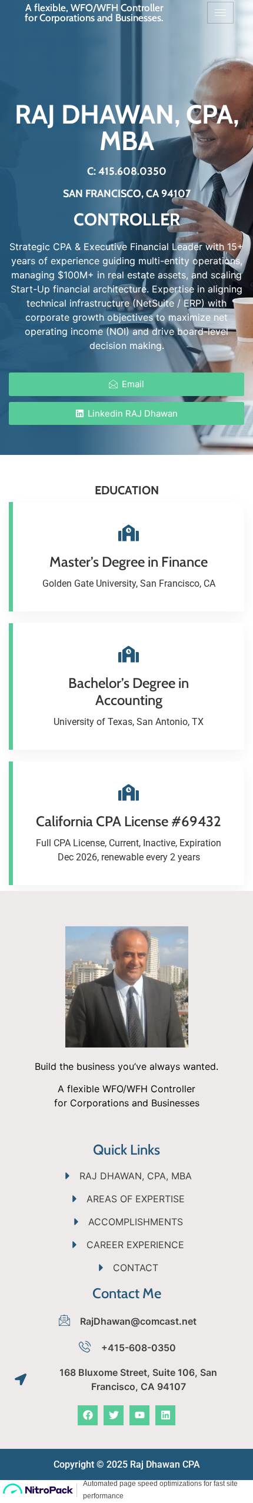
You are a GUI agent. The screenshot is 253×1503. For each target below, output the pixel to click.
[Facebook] (88, 1415)
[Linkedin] (165, 1415)
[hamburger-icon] (220, 13)
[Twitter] (114, 1415)
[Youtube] (139, 1415)
